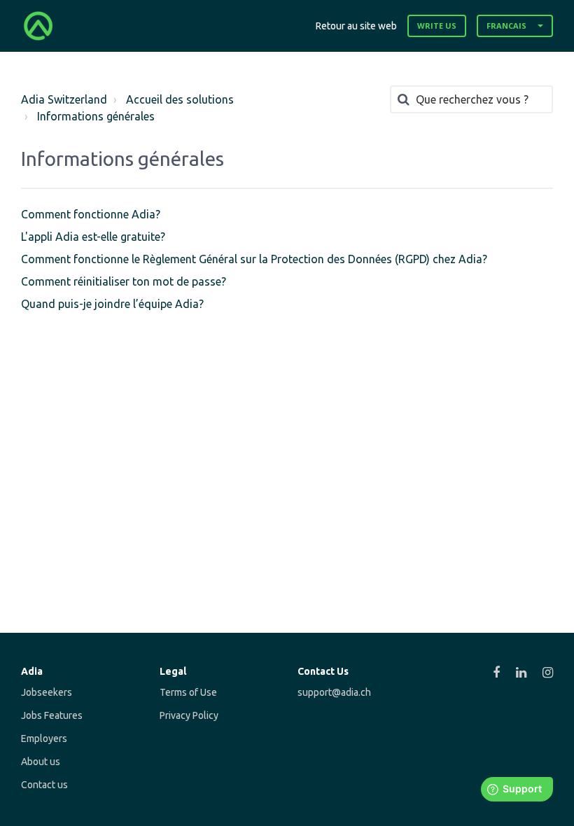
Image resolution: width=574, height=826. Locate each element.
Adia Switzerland (64, 99)
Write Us (436, 25)
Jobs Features (52, 715)
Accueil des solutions (180, 99)
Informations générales (96, 116)
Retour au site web (356, 25)
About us (40, 761)
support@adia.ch (334, 692)
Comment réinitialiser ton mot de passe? (123, 281)
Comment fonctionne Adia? (90, 214)
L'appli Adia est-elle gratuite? (93, 236)
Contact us (44, 784)
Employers (44, 738)
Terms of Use (188, 692)
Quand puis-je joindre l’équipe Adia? (112, 304)
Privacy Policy (189, 715)
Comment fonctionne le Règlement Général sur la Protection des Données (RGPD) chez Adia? (254, 259)
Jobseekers (46, 692)
